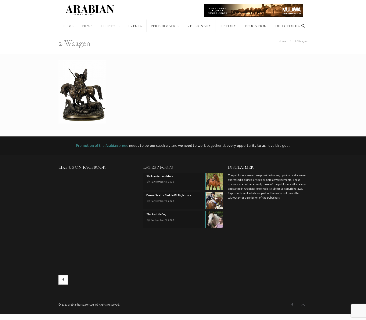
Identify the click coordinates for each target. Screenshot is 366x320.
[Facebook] (292, 304)
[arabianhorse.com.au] (90, 10)
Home (282, 41)
